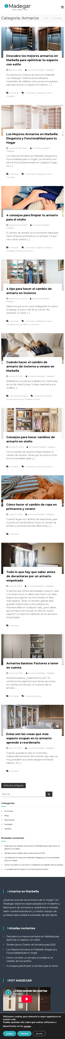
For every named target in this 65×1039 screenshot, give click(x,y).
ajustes (27, 1026)
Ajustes (39, 1033)
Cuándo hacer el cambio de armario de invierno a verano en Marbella (30, 366)
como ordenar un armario (27, 324)
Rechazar (24, 1033)
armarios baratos (33, 696)
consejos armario (32, 399)
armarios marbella (42, 396)
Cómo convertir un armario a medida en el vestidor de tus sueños (33, 865)
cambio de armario (24, 251)
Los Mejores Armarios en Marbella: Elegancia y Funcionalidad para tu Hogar (32, 138)
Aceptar (9, 1033)
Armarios (14, 93)
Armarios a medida (34, 93)
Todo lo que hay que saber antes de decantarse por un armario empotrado (30, 576)
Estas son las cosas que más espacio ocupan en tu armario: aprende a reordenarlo (29, 738)
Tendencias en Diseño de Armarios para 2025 (24, 853)
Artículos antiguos (13, 785)
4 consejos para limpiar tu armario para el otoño (26, 869)
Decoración (9, 820)
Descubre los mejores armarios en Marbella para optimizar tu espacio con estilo (32, 60)
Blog (6, 815)
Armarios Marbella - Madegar (40, 70)
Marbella (24, 396)
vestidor (8, 828)
